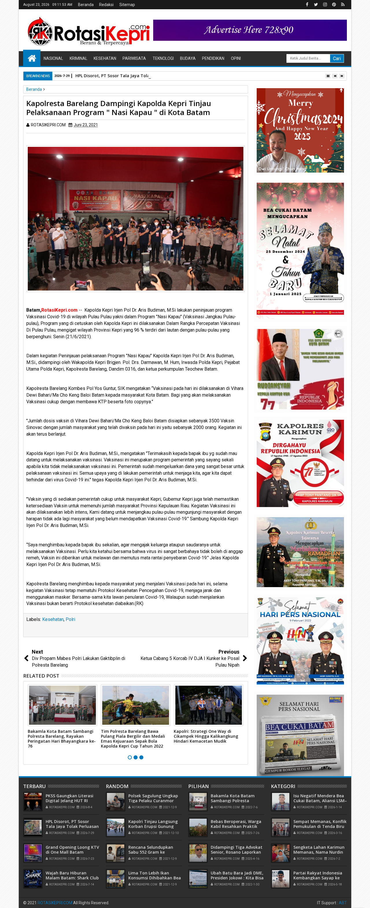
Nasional (53, 58)
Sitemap (127, 4)
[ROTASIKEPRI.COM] (31, 58)
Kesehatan (105, 58)
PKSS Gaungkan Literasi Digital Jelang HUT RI (69, 798)
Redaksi (106, 4)
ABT (343, 902)
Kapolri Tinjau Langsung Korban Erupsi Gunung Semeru (153, 826)
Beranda (86, 4)
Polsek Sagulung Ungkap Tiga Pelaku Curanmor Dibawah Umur (153, 800)
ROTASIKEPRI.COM (55, 902)
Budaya (188, 58)
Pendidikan (213, 58)
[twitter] (316, 4)
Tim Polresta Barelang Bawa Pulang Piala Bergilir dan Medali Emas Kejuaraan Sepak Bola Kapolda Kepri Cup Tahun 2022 (133, 738)
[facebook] (307, 4)
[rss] (343, 4)
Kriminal (78, 58)
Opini (236, 58)
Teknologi (163, 58)
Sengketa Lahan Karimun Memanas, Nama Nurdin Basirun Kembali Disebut (319, 852)
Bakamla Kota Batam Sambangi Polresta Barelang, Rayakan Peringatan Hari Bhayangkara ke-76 (62, 738)
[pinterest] (334, 4)
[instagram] (325, 4)
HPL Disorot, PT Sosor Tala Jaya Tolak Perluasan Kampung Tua (139, 75)
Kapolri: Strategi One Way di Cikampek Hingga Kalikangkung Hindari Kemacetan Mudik (206, 736)
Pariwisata (134, 58)
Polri (70, 619)
